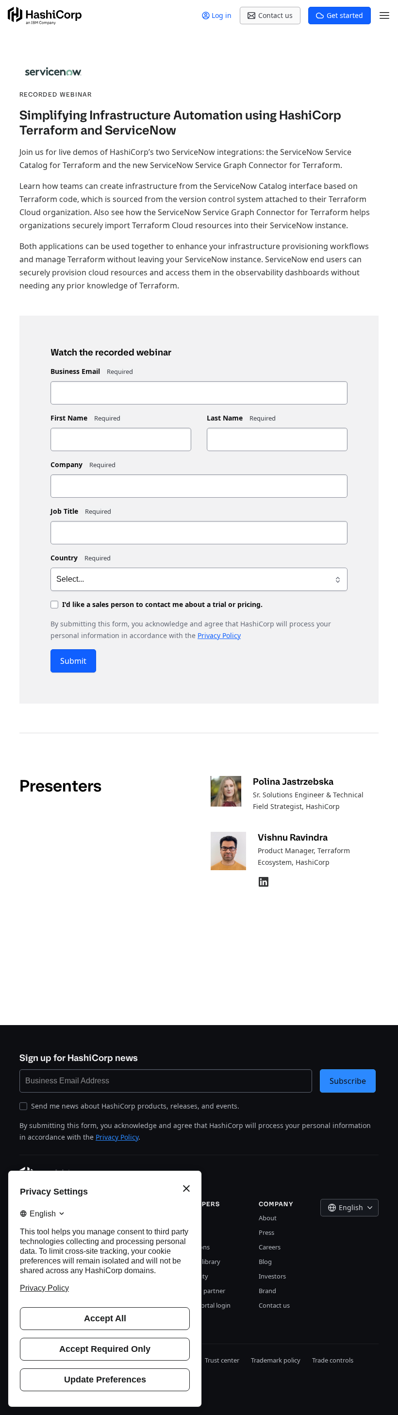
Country (64, 557)
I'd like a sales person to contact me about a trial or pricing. (162, 604)
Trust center (222, 1360)
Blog (265, 1261)
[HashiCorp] (45, 16)
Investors (272, 1276)
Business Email (75, 371)
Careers (270, 1247)
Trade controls (332, 1360)
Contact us (274, 1305)
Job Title (64, 511)
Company (66, 464)
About (268, 1217)
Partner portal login (202, 1305)
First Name (68, 417)
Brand (267, 1290)
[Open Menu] (384, 15)
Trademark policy (275, 1360)
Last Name (225, 417)
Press (266, 1232)
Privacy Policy (219, 635)
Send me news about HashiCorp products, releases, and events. (135, 1106)
